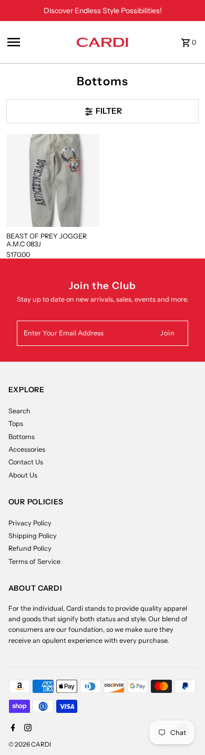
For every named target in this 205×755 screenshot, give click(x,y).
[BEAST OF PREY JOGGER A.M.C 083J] (52, 180)
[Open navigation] (38, 42)
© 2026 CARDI (29, 744)
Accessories (26, 449)
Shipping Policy (32, 536)
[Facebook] (11, 728)
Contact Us (25, 462)
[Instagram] (27, 728)
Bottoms (21, 437)
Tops (15, 424)
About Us (22, 475)
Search (19, 411)
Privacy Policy (30, 523)
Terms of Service (34, 561)
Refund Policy (30, 548)
